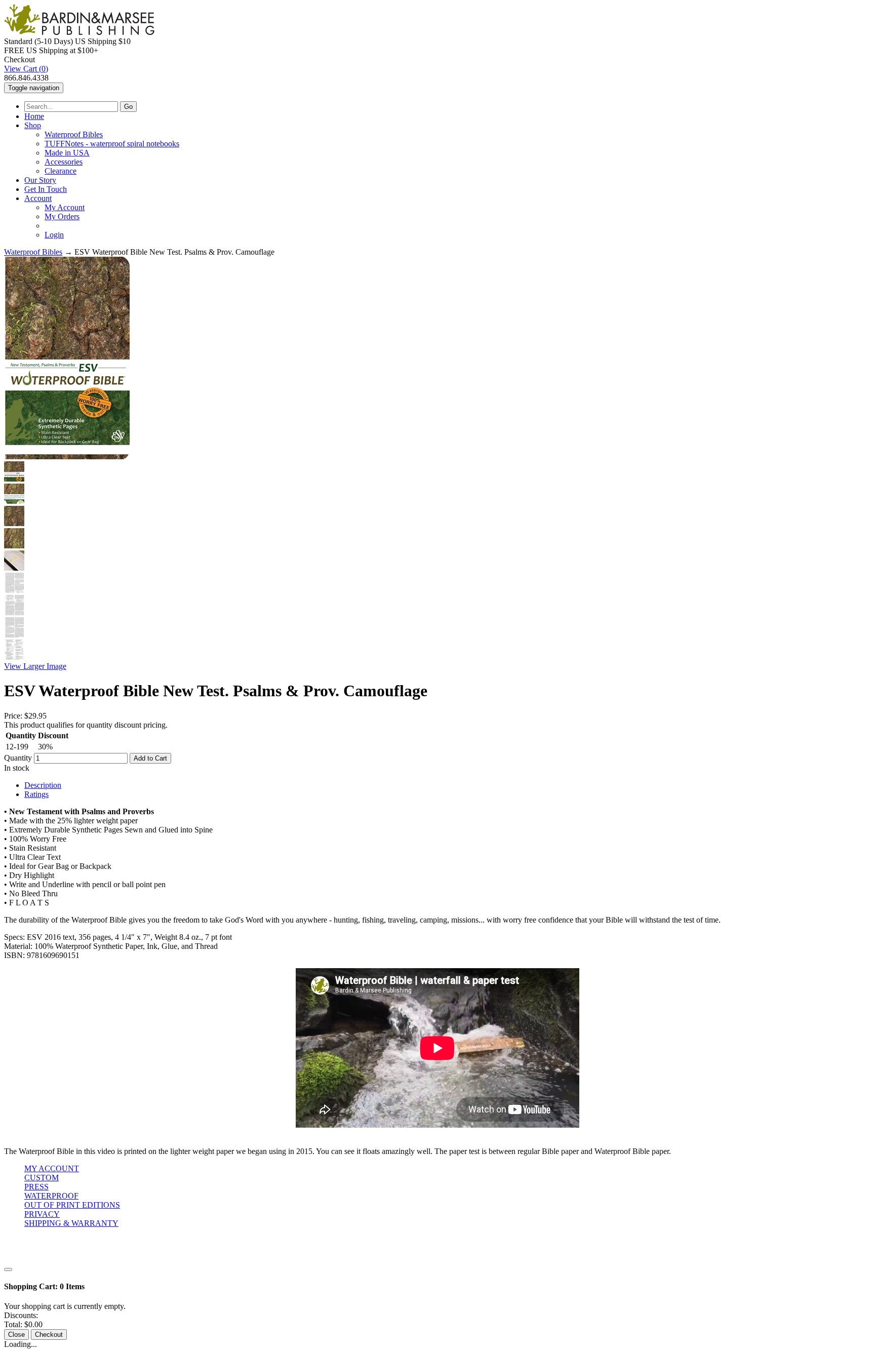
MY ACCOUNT (51, 1168)
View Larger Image (35, 666)
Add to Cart (150, 758)
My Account (65, 207)
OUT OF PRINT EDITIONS (72, 1205)
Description (42, 785)
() (26, 68)
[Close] (8, 1269)
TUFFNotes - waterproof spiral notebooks (112, 143)
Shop (32, 125)
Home (34, 116)
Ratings (36, 794)
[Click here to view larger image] (67, 358)
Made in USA (67, 152)
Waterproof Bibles (74, 134)
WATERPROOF (51, 1195)
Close (16, 1334)
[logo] (79, 32)
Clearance (60, 171)
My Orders (62, 216)
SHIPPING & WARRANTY (71, 1223)
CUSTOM (41, 1177)
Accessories (64, 161)
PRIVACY (42, 1214)
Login (54, 234)
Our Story (40, 180)
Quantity (18, 757)
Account (38, 198)
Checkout (49, 1334)
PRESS (36, 1186)
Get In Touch (45, 189)
